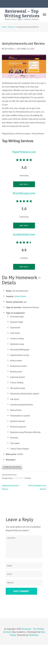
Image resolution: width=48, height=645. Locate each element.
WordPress (33, 635)
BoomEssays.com (24, 193)
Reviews (11, 27)
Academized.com (24, 234)
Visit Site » (24, 184)
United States (20, 296)
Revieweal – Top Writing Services (22, 13)
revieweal (9, 49)
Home (4, 27)
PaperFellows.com (24, 152)
